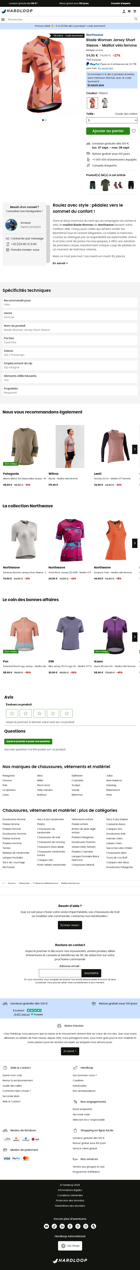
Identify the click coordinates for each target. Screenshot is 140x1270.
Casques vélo (45, 860)
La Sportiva (9, 790)
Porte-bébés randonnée (51, 865)
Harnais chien (114, 838)
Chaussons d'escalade (50, 847)
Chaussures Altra (116, 853)
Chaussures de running (51, 842)
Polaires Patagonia (82, 837)
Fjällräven (77, 776)
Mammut (77, 795)
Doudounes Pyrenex (83, 842)
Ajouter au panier (108, 131)
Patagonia (9, 776)
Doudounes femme (14, 819)
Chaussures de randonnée (46, 831)
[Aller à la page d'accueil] (5, 883)
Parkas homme (11, 838)
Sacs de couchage (14, 862)
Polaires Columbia (82, 852)
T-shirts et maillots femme (45, 883)
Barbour (42, 795)
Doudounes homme (14, 834)
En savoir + (60, 263)
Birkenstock (113, 790)
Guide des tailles (126, 114)
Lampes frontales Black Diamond (85, 858)
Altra (40, 776)
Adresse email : (70, 966)
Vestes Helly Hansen (84, 847)
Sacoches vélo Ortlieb (119, 848)
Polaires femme (12, 829)
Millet (40, 780)
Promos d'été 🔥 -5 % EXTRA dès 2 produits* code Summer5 (70, 26)
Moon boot (43, 785)
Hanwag (111, 785)
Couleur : (97, 93)
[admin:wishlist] (134, 131)
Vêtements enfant (82, 819)
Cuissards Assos (115, 824)
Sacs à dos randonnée (50, 819)
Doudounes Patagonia (119, 867)
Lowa (6, 795)
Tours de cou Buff (116, 858)
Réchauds (9, 867)
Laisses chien (114, 843)
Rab (5, 785)
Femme (12, 883)
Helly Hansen (45, 790)
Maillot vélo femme (70, 883)
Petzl (109, 795)
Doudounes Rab (115, 834)
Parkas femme (11, 824)
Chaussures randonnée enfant (51, 854)
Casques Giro (114, 829)
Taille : (90, 114)
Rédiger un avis (94, 50)
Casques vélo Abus (117, 862)
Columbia (77, 780)
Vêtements (24, 883)
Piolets (41, 824)
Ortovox (7, 780)
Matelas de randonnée (16, 853)
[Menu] (3, 19)
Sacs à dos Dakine (117, 819)
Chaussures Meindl (83, 865)
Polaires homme (12, 843)
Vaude (75, 790)
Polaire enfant (80, 824)
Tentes (7, 848)
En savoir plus (96, 85)
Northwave (94, 35)
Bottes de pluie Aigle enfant (84, 831)
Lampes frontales (13, 858)
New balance (114, 780)
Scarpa (76, 785)
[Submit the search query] (136, 19)
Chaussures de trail (48, 837)
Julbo (109, 776)
